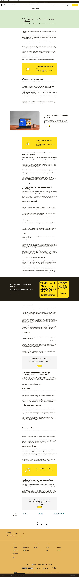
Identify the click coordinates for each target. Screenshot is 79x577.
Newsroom (47, 547)
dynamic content (35, 395)
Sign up (39, 365)
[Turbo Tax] (6, 0)
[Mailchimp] (18, 0)
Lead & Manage (40, 514)
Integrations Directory (26, 550)
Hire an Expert (59, 547)
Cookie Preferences (61, 572)
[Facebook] (37, 568)
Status (13, 556)
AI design (47, 491)
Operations (25, 513)
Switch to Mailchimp (32, 4)
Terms (55, 572)
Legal (57, 572)
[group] (54, 5)
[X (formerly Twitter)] (39, 568)
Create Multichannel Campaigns (58, 513)
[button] (54, 5)
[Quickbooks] (14, 0)
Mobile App (14, 557)
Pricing (37, 4)
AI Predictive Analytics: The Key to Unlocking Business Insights (14, 536)
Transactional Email (15, 550)
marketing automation (51, 178)
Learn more (46, 126)
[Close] (77, 575)
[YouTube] (45, 568)
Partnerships (25, 514)
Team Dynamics (40, 513)
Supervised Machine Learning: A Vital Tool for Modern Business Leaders (16, 533)
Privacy (54, 572)
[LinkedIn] (43, 568)
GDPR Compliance (15, 553)
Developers (35, 547)
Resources (24, 4)
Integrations (19, 4)
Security (14, 554)
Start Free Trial (75, 4)
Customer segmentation (26, 203)
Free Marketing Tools (26, 547)
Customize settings (72, 575)
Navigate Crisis (55, 514)
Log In (69, 4)
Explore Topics (44, 8)
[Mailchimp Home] (4, 5)
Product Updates (15, 547)
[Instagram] (41, 568)
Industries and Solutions (11, 4)
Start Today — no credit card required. (45, 2)
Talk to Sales (58, 550)
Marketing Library (35, 8)
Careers (47, 550)
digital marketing (32, 51)
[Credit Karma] (9, 0)
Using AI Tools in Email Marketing (10, 535)
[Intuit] (2, 0)
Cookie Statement (23, 575)
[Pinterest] (47, 568)
